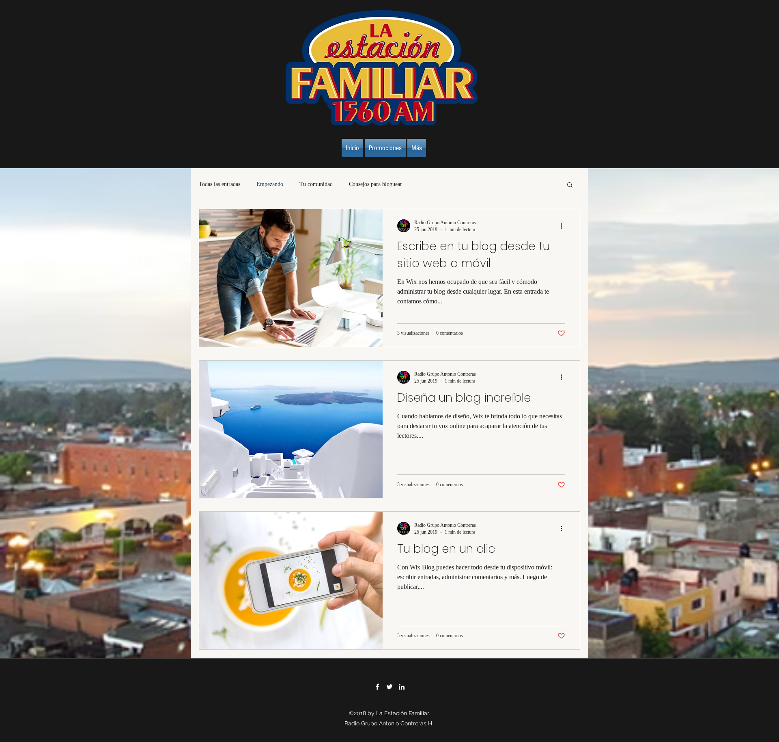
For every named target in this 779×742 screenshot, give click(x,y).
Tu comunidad (316, 184)
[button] (570, 185)
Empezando (269, 184)
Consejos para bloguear (375, 184)
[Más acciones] (564, 226)
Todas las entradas (219, 184)
